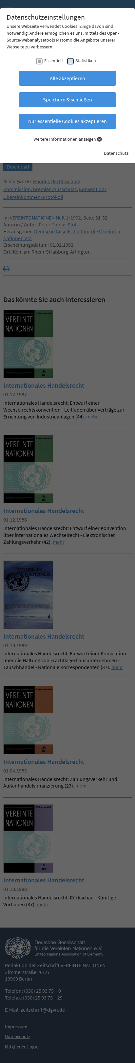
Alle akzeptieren (67, 78)
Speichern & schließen (67, 99)
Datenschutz (116, 153)
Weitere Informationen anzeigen (65, 139)
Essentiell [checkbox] (53, 60)
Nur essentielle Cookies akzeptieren (67, 121)
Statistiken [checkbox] (85, 60)
